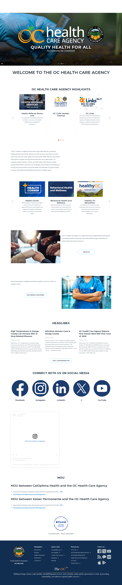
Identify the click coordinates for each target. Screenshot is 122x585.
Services (36, 552)
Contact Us (37, 560)
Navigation (38, 547)
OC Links (73, 560)
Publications (37, 558)
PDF (61, 492)
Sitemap (53, 560)
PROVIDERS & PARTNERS (35, 295)
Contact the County (57, 555)
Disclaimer (54, 558)
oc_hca (33, 464)
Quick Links (55, 547)
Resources (75, 547)
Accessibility (55, 552)
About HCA (37, 550)
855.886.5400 (19, 563)
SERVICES (86, 252)
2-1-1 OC (74, 550)
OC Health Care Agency (20, 464)
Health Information (39, 555)
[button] (12, 117)
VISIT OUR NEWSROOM (61, 360)
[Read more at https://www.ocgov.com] (19, 552)
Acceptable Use (56, 550)
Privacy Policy (75, 563)
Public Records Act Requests (79, 558)
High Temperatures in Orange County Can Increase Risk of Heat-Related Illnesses (25, 333)
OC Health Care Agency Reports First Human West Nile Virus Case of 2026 (95, 333)
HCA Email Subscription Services (80, 552)
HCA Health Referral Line (78, 555)
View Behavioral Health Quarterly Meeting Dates (29, 494)
